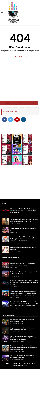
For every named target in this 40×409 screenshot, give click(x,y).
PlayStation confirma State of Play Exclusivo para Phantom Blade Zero (23, 329)
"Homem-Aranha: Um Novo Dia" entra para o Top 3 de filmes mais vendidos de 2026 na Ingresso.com (24, 211)
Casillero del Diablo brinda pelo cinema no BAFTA (23, 229)
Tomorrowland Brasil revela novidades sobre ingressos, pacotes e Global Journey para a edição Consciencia (24, 347)
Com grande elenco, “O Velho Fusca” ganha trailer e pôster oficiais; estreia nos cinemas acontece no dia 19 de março (23, 239)
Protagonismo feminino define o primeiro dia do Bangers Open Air (24, 273)
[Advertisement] (20, 84)
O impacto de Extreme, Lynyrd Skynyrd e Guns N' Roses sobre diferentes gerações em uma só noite (24, 282)
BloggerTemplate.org (20, 365)
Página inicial (23, 56)
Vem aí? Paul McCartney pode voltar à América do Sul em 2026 (22, 356)
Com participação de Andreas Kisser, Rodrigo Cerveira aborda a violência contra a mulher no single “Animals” (24, 337)
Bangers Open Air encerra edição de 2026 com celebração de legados (23, 264)
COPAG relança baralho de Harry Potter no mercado (23, 248)
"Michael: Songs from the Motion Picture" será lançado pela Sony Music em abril (24, 220)
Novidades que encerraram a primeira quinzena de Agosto (22, 320)
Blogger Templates (19, 363)
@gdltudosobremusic (10, 111)
